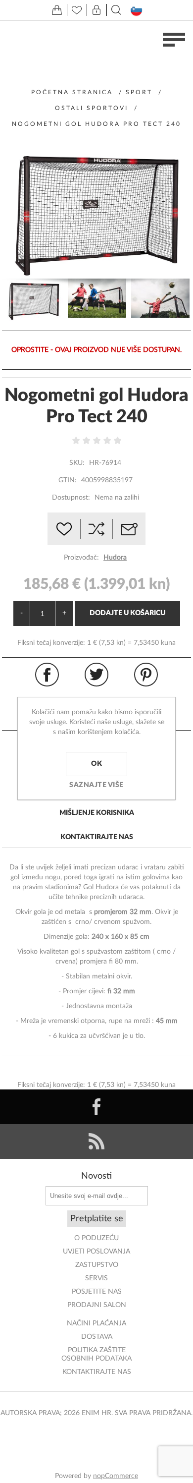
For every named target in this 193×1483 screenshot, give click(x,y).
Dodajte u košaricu (127, 613)
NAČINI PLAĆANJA (96, 1323)
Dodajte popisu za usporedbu (96, 529)
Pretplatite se (96, 1218)
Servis (96, 1278)
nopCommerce (115, 1476)
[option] (33, 300)
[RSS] (96, 1141)
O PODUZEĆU (96, 1238)
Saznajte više (96, 785)
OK (96, 763)
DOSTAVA (96, 1336)
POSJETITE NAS (97, 1291)
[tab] (96, 813)
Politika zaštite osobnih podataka (96, 1354)
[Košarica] (57, 10)
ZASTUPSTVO (96, 1264)
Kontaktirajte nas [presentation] (96, 837)
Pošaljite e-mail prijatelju (129, 529)
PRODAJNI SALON (96, 1305)
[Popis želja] (77, 10)
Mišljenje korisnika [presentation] (96, 812)
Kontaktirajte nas (96, 1372)
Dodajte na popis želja (64, 529)
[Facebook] (96, 1106)
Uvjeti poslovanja (96, 1251)
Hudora (115, 557)
